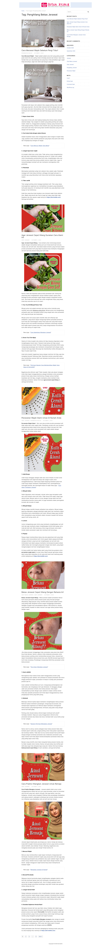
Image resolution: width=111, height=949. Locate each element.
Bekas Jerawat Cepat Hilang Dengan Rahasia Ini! (43, 592)
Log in (68, 78)
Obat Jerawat (26, 240)
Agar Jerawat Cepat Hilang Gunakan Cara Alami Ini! (42, 236)
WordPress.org (70, 87)
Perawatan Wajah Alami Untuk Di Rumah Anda (41, 418)
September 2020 (71, 51)
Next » (40, 936)
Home (23, 10)
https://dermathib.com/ (48, 930)
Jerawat (69, 58)
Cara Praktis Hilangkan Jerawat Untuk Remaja (41, 784)
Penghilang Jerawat (72, 67)
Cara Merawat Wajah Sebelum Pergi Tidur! (40, 50)
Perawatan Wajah (27, 53)
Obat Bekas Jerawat (28, 594)
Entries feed (70, 81)
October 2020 (70, 47)
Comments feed (71, 84)
